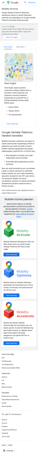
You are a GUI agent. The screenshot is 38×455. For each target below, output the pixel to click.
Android (4, 377)
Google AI (5, 433)
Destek (4, 403)
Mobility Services (10, 9)
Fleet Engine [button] (8, 47)
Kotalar (30, 209)
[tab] (8, 46)
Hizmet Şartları (7, 406)
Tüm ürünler (6, 436)
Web (3, 384)
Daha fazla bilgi (12, 124)
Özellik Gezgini (6, 361)
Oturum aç (31, 2)
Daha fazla (20, 47)
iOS (3, 380)
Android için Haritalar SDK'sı (11, 368)
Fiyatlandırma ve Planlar (10, 396)
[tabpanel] (19, 89)
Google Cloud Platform (9, 430)
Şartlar (4, 445)
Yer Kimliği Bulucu (8, 364)
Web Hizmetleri (7, 387)
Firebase (4, 426)
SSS (3, 358)
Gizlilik (10, 445)
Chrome (4, 423)
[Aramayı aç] (25, 2)
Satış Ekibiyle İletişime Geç (10, 399)
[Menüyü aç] (3, 2)
